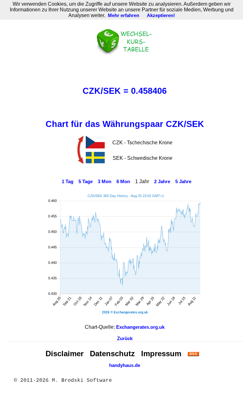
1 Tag (67, 181)
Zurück (125, 338)
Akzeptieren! (161, 15)
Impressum (161, 353)
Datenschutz (112, 353)
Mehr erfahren (123, 15)
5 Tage (85, 181)
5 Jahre (183, 181)
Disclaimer (65, 353)
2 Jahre (162, 181)
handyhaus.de (124, 365)
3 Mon (104, 181)
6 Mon (123, 181)
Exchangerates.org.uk (140, 327)
